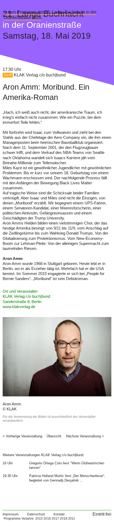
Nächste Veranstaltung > (85, 436)
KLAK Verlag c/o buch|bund (40, 75)
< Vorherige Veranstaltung (22, 436)
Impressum (11, 514)
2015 (39, 518)
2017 (55, 518)
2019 (72, 518)
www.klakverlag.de (19, 307)
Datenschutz (36, 514)
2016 (47, 518)
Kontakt (59, 514)
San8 (8, 75)
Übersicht (54, 436)
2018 (63, 518)
